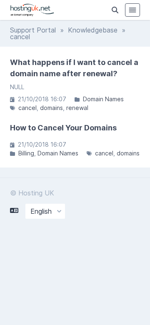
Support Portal (33, 30)
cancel (27, 107)
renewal (77, 107)
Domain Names (103, 98)
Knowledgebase (93, 30)
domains (51, 107)
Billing (26, 153)
